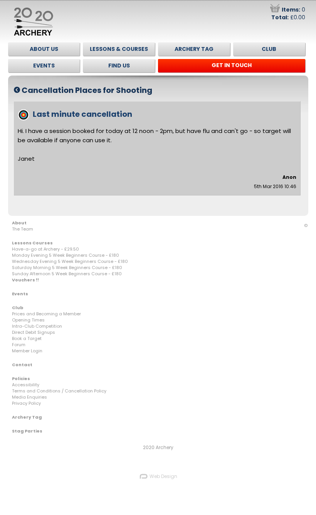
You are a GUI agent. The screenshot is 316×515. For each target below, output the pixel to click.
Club (269, 49)
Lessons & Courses (119, 49)
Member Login (27, 351)
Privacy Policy (26, 403)
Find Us (119, 65)
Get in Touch (232, 65)
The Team (22, 229)
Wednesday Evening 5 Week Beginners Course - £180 (70, 261)
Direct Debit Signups (33, 332)
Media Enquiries (29, 397)
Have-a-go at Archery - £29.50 (45, 249)
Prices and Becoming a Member (46, 314)
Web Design (162, 476)
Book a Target (27, 338)
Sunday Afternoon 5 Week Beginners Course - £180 (67, 274)
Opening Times (28, 320)
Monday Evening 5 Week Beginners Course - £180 (65, 255)
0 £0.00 (288, 13)
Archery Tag (194, 49)
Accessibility (25, 385)
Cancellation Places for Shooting (86, 90)
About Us (44, 49)
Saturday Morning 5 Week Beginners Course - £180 (67, 267)
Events (44, 65)
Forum (18, 345)
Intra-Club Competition (37, 326)
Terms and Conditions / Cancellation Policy (59, 391)
